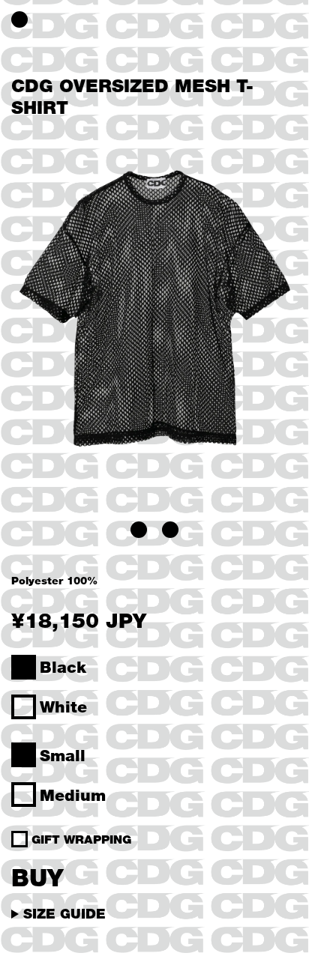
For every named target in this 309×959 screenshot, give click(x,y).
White (63, 706)
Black (63, 667)
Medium (73, 795)
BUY (37, 877)
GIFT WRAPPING (81, 839)
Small (63, 755)
